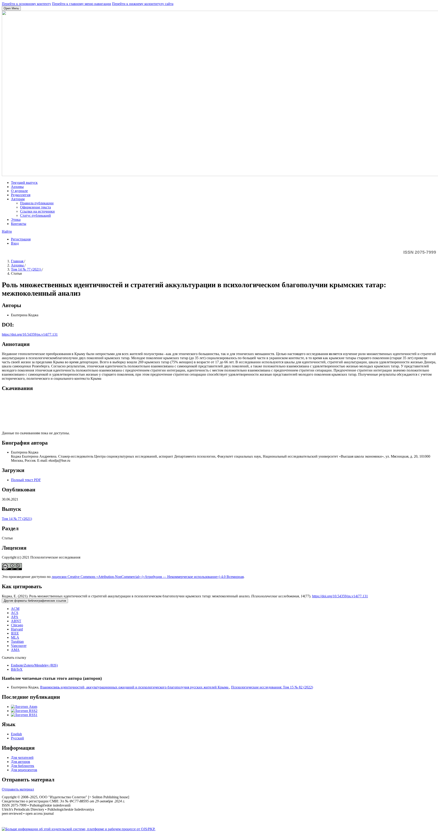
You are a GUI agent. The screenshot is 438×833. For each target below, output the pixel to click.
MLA (15, 637)
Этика (16, 219)
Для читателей (22, 757)
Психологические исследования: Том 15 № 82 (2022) (272, 687)
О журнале (19, 191)
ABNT (16, 621)
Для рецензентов (24, 770)
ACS (14, 613)
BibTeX (17, 669)
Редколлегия (20, 195)
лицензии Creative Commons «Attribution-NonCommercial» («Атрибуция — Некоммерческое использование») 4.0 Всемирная (148, 577)
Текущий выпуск (24, 183)
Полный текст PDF (26, 480)
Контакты (18, 224)
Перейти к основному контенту (26, 4)
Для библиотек (22, 766)
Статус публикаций (35, 215)
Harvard (17, 629)
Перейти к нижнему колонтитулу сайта (142, 4)
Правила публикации (37, 203)
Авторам (18, 199)
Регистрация (21, 239)
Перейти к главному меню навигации (81, 4)
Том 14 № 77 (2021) (26, 269)
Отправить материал (18, 789)
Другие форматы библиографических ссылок (35, 600)
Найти (7, 231)
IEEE (15, 633)
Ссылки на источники (37, 211)
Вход (15, 243)
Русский (17, 738)
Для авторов (20, 762)
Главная (17, 261)
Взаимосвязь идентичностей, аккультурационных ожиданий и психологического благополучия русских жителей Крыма (134, 687)
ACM (15, 609)
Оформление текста (35, 207)
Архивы (17, 187)
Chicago (17, 625)
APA (14, 617)
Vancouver (18, 646)
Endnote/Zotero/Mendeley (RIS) (34, 665)
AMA (15, 650)
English (16, 734)
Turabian (17, 641)
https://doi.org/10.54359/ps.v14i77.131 (30, 334)
